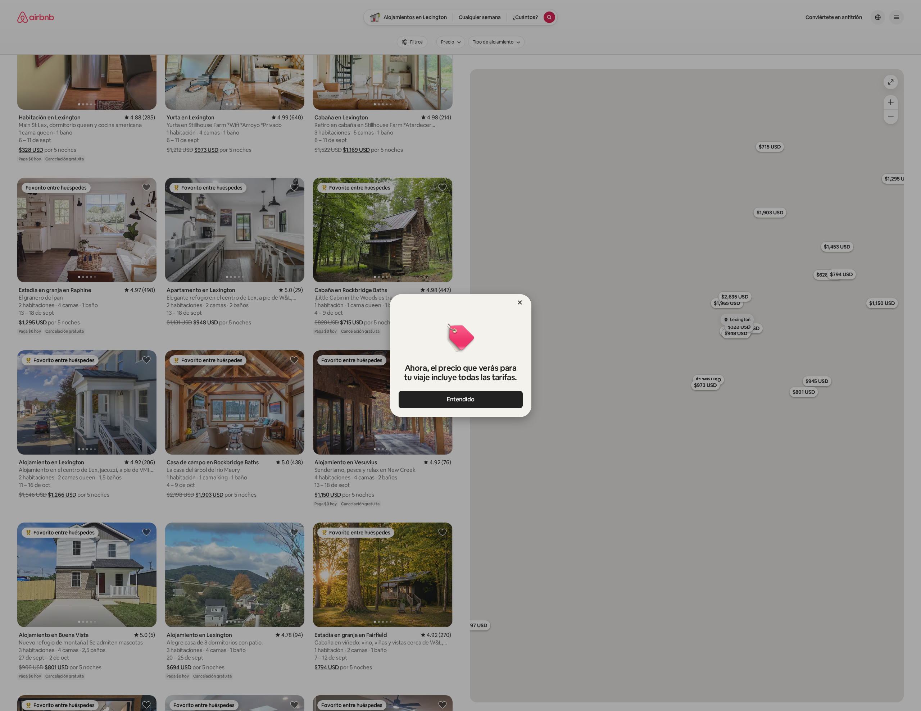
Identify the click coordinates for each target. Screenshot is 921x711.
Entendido (461, 399)
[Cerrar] (520, 302)
